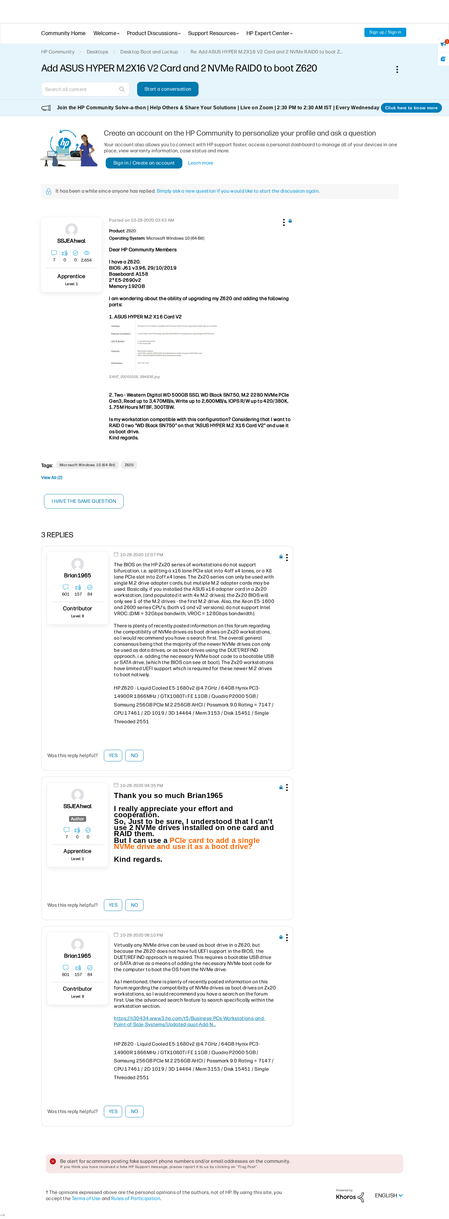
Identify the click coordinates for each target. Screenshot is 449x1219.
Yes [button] (113, 755)
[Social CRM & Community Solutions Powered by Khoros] (350, 1195)
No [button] (134, 755)
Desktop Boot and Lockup (149, 52)
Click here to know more (411, 107)
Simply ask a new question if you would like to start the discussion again (238, 191)
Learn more (201, 163)
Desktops (97, 52)
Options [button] (400, 69)
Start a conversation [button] (167, 89)
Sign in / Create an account (144, 163)
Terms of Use (86, 1198)
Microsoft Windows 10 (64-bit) (87, 465)
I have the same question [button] (84, 501)
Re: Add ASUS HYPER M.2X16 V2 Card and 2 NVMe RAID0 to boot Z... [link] (267, 52)
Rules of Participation (135, 1198)
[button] (283, 221)
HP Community (58, 52)
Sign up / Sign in (385, 32)
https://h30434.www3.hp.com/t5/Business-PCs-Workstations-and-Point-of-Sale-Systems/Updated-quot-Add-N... (189, 1021)
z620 (129, 465)
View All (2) (51, 477)
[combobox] (85, 89)
